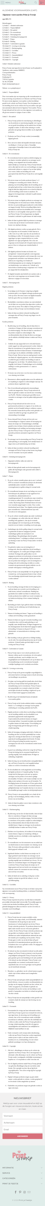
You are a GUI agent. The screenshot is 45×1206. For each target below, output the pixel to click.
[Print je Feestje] (22, 2)
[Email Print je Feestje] (29, 1192)
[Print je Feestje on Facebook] (16, 1192)
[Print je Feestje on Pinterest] (20, 1192)
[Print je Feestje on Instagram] (24, 1192)
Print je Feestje (25, 1200)
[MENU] (1, 2)
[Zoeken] (35, 2)
